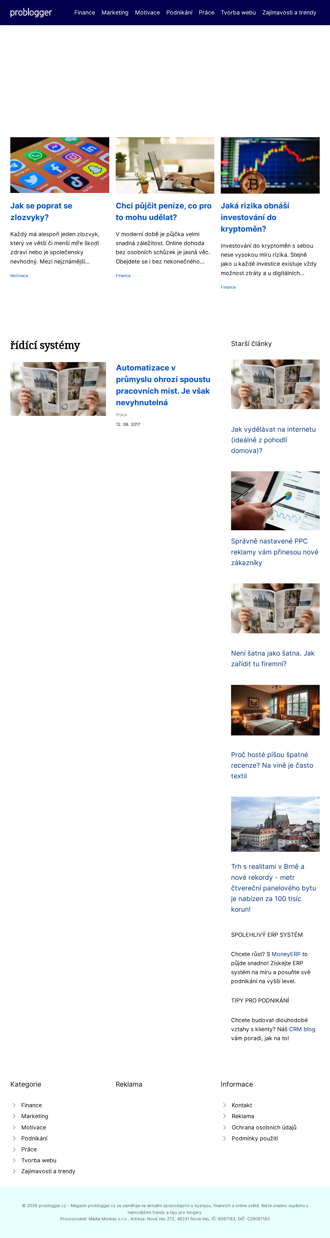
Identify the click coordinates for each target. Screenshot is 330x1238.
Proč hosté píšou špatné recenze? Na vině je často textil (272, 765)
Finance (84, 12)
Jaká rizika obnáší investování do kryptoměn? (255, 217)
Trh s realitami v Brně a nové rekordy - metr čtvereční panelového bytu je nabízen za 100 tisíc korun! (273, 887)
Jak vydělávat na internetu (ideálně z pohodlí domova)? (273, 440)
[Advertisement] (165, 73)
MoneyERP (286, 954)
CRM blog (302, 1029)
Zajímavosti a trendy (289, 12)
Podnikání (179, 12)
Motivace (147, 12)
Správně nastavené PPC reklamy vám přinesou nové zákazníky (274, 552)
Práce (206, 12)
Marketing (115, 12)
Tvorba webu (238, 12)
